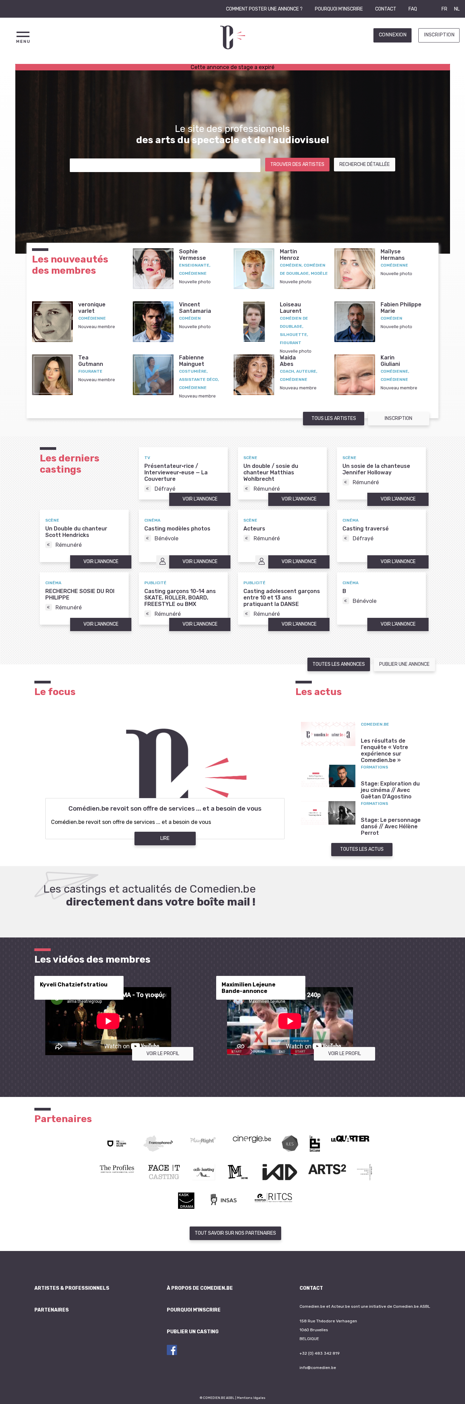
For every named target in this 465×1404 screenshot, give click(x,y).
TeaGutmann (90, 360)
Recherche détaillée (364, 164)
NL (457, 9)
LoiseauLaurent (291, 307)
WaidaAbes (288, 360)
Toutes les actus (362, 849)
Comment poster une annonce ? (264, 9)
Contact (385, 9)
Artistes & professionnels (71, 1288)
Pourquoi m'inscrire (339, 9)
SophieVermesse (192, 254)
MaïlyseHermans (393, 254)
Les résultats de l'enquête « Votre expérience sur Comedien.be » (384, 750)
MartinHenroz (289, 254)
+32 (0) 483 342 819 (320, 1353)
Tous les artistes (333, 418)
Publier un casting (193, 1332)
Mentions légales (251, 1398)
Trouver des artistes (297, 164)
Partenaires (51, 1310)
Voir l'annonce (200, 499)
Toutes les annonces (338, 664)
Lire (165, 838)
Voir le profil (162, 1053)
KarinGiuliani (390, 360)
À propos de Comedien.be (200, 1288)
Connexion (392, 35)
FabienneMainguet (191, 360)
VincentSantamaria (195, 307)
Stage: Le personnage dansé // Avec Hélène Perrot (391, 826)
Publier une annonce (404, 664)
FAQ (412, 9)
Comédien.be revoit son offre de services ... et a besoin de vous (164, 808)
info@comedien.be (318, 1367)
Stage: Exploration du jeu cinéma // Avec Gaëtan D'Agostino (390, 790)
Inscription (439, 35)
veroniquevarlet (92, 307)
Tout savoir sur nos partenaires (235, 1233)
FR (444, 9)
